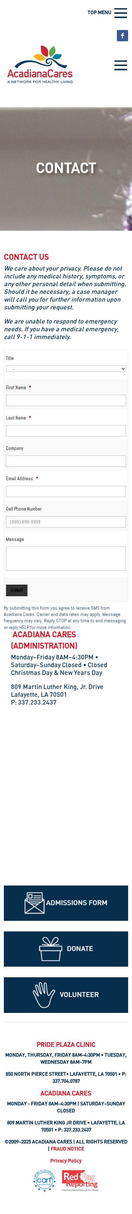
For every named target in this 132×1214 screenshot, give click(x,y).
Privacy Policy (66, 1161)
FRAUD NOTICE (67, 1149)
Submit (16, 590)
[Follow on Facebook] (122, 35)
